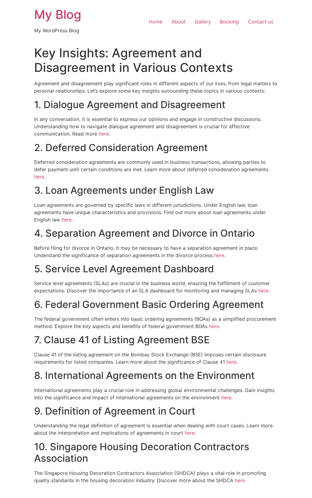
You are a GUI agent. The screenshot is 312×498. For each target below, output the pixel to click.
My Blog (57, 14)
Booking (229, 22)
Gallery (203, 22)
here (104, 134)
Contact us (260, 22)
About (179, 22)
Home (155, 22)
